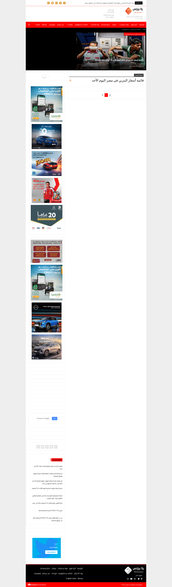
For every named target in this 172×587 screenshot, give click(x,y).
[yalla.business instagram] (48, 3)
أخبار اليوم (134, 24)
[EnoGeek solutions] (32, 584)
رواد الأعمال (78, 573)
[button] (68, 3)
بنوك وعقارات (63, 568)
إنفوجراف (52, 24)
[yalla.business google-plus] (56, 3)
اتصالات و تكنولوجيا (81, 24)
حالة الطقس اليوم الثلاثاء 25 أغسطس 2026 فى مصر (47, 503)
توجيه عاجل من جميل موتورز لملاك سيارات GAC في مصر (48, 467)
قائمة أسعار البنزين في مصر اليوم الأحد (134, 34)
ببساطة (44, 24)
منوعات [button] (70, 24)
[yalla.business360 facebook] (64, 3)
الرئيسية (80, 568)
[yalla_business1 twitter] (60, 3)
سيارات (114, 24)
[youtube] (52, 3)
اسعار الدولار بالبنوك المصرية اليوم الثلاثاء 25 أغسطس (47, 488)
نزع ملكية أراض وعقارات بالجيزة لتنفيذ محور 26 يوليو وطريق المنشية (47, 474)
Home (144, 29)
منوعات (54, 573)
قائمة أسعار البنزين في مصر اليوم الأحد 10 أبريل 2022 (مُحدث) (119, 60)
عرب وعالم (60, 24)
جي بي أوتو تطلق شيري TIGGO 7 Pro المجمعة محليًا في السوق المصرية (47, 519)
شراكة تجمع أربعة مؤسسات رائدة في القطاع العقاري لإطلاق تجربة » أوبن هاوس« (47, 497)
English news (71, 578)
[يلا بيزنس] (134, 11)
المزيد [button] (38, 24)
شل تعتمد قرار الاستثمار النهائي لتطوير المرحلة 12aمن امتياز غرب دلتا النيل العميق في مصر (47, 482)
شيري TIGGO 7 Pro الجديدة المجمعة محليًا (50, 510)
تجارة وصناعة (105, 24)
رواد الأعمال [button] (95, 24)
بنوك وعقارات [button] (124, 24)
